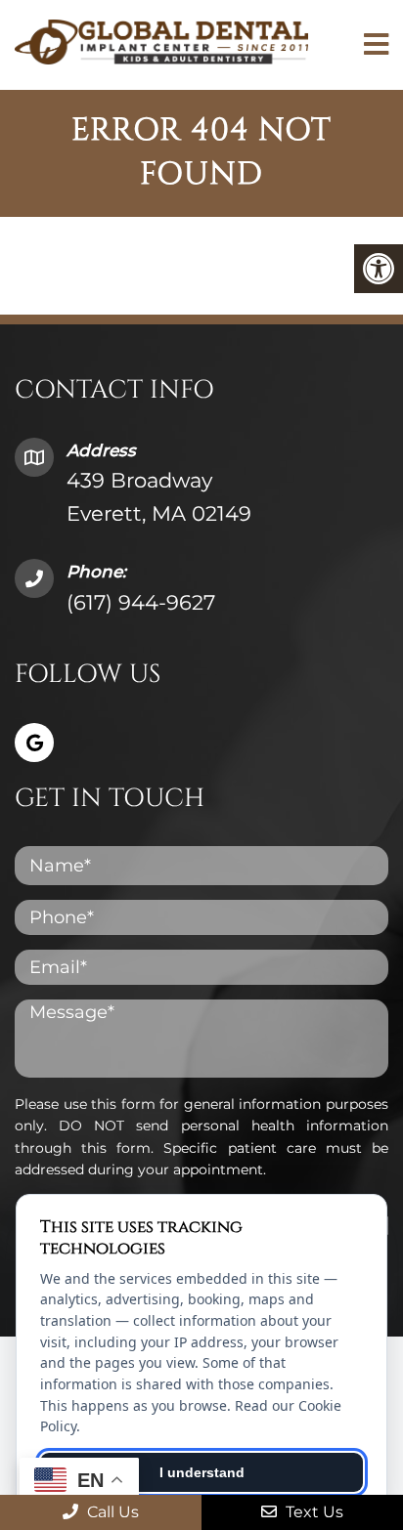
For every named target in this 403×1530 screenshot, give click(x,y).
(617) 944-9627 (141, 602)
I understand (202, 1472)
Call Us (111, 1512)
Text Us (312, 1512)
